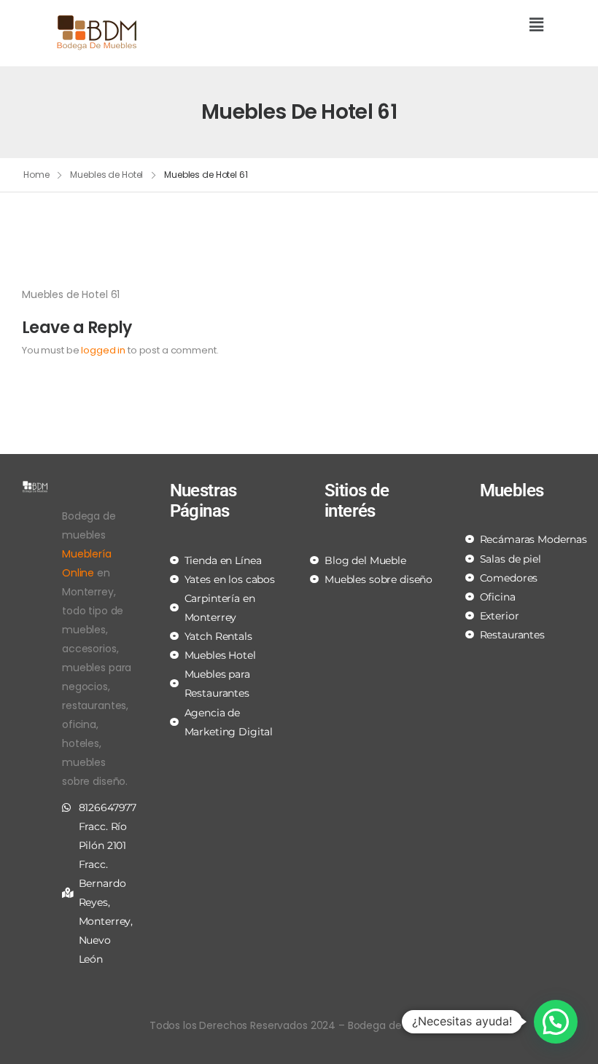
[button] (426, 26)
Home (36, 174)
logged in (103, 350)
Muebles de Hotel (106, 174)
